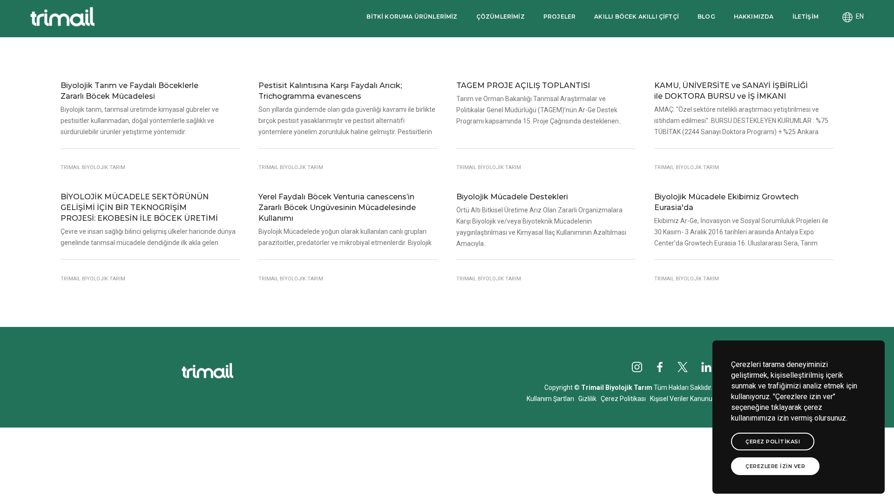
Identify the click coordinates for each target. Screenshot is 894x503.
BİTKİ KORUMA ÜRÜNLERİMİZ (411, 16)
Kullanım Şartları (550, 398)
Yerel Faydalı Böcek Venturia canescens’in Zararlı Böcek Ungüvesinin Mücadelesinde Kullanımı (337, 207)
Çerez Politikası (623, 398)
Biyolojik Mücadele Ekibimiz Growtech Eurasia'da (726, 202)
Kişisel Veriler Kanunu (681, 398)
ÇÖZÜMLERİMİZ (500, 16)
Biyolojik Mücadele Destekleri (512, 196)
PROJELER (559, 16)
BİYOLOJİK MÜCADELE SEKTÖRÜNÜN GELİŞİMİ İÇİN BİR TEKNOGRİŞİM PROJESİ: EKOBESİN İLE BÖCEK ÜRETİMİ (139, 207)
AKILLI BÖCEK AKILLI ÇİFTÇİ (636, 16)
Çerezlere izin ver (775, 466)
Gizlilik (587, 398)
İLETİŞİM (805, 16)
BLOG (706, 16)
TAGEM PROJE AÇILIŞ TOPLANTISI (523, 85)
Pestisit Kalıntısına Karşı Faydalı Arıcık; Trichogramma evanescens (330, 91)
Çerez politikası (772, 441)
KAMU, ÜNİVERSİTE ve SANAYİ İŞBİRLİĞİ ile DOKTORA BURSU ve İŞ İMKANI (731, 91)
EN (858, 16)
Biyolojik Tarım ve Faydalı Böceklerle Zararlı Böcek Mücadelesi (129, 91)
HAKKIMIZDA (754, 16)
